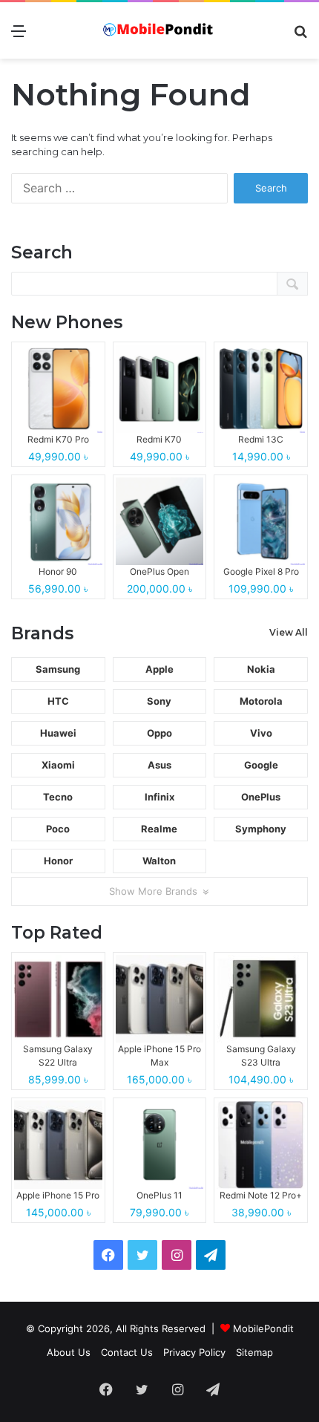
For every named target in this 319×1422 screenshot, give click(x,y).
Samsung (58, 669)
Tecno (58, 797)
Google (261, 765)
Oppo (159, 733)
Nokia (261, 669)
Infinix (159, 797)
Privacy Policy (194, 1352)
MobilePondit (263, 1328)
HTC (58, 701)
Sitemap (254, 1352)
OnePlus (260, 797)
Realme (159, 829)
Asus (159, 765)
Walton (159, 861)
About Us (69, 1352)
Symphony (260, 829)
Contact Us (127, 1352)
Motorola (261, 701)
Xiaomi (58, 765)
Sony (159, 701)
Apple (159, 669)
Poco (58, 829)
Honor (58, 861)
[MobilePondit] (159, 30)
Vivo (261, 733)
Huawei (58, 733)
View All (288, 632)
